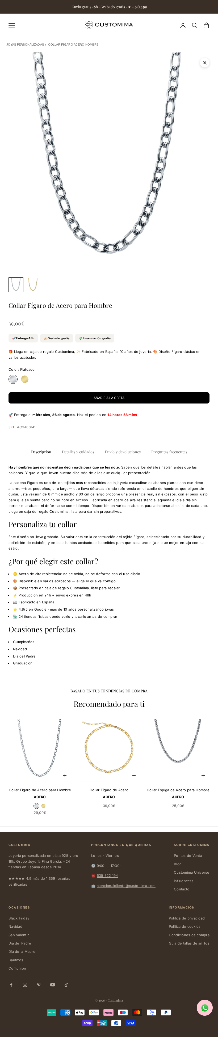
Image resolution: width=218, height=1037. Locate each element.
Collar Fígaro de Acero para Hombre (40, 790)
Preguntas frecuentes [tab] (169, 451)
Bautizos (16, 960)
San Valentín (19, 935)
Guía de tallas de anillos (189, 943)
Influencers (183, 881)
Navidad (15, 926)
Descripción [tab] (41, 451)
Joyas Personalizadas (25, 44)
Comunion (17, 968)
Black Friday (19, 918)
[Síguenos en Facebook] (11, 984)
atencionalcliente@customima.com (126, 885)
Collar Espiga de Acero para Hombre (178, 790)
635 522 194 (107, 875)
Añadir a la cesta (109, 398)
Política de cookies (185, 926)
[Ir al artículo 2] (33, 284)
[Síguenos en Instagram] (25, 984)
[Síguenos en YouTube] (52, 984)
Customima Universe (191, 872)
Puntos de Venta (188, 855)
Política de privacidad (187, 918)
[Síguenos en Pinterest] (38, 984)
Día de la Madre (22, 951)
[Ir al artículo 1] (16, 284)
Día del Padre (20, 943)
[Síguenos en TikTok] (66, 984)
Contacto (181, 889)
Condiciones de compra (189, 935)
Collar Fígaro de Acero (109, 790)
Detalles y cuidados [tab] (78, 451)
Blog (178, 864)
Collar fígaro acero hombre (73, 44)
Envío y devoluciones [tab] (123, 451)
